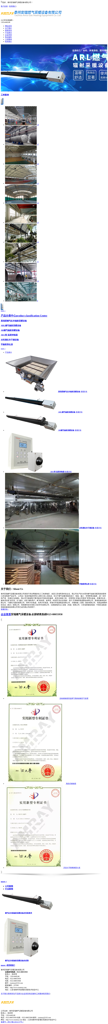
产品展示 (8, 352)
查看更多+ (5, 609)
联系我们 (12, 6)
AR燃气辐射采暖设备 (10, 330)
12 (38, 242)
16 (38, 164)
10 (38, 281)
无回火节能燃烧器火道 (71, 868)
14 (38, 203)
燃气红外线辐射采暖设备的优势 (17, 960)
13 (38, 222)
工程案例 (5, 95)
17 (38, 144)
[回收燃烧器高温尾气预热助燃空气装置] (32, 698)
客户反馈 (4, 6)
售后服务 (32, 994)
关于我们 (4, 994)
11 (38, 262)
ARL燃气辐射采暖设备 (11, 325)
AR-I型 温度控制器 (9, 335)
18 (38, 125)
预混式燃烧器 (71, 783)
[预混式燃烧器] (35, 783)
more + (3, 311)
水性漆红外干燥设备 (10, 340)
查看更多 (84, 391)
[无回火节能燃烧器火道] (34, 868)
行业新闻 (9, 889)
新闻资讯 (11, 994)
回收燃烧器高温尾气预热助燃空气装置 (74, 698)
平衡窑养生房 (7, 344)
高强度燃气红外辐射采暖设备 (14, 321)
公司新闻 (9, 886)
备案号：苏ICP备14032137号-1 (12, 1022)
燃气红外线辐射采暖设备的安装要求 (18, 913)
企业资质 (6, 614)
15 (38, 183)
